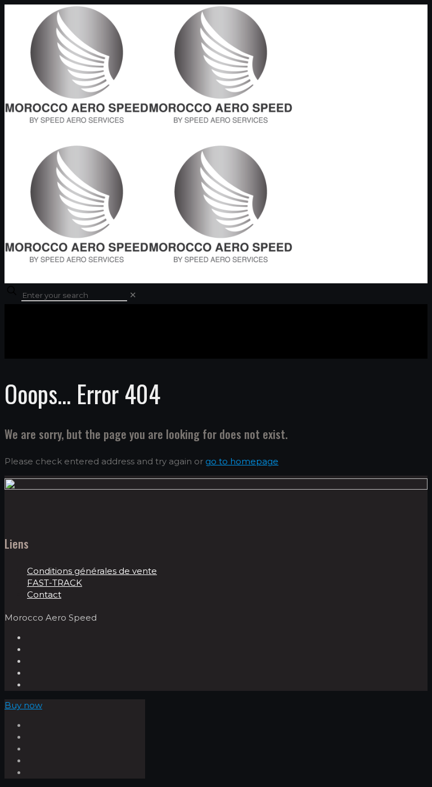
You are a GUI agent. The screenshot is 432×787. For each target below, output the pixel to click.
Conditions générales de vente (92, 571)
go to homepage (241, 461)
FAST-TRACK (54, 582)
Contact (44, 594)
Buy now (23, 705)
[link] (133, 295)
